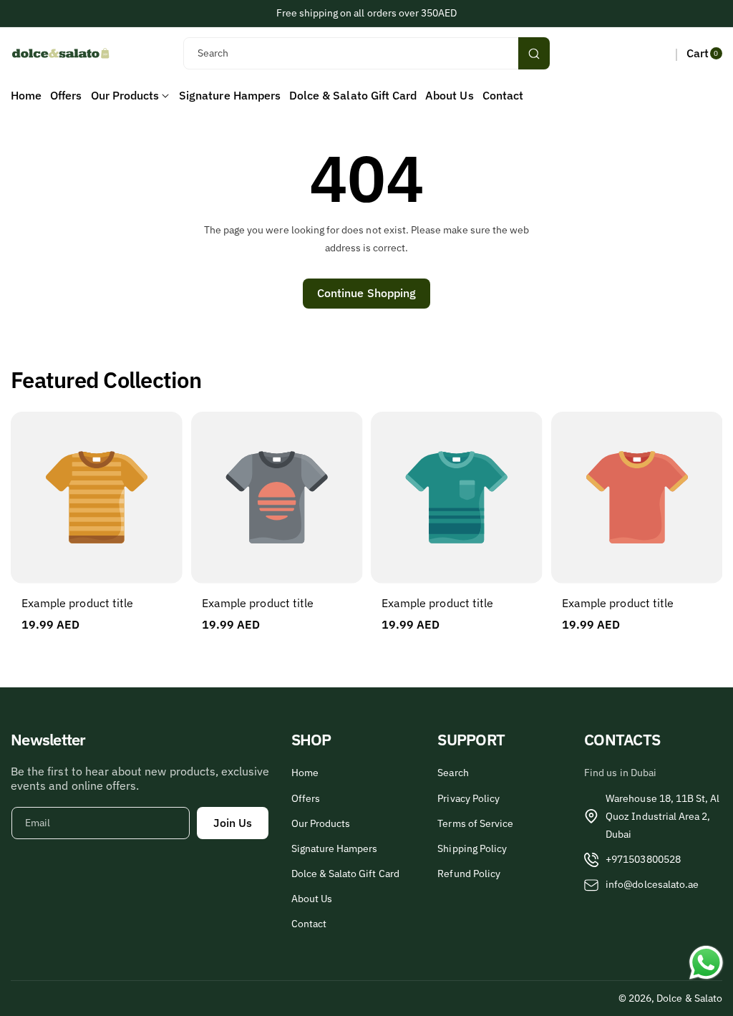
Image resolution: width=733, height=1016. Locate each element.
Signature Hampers (334, 848)
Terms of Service (475, 823)
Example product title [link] (77, 603)
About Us (311, 898)
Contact (308, 923)
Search (452, 772)
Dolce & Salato (689, 998)
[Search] (534, 53)
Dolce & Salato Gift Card (345, 873)
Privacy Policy (468, 798)
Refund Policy (468, 873)
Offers (305, 798)
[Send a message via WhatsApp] (706, 962)
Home (305, 772)
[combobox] (366, 53)
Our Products (321, 823)
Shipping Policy (472, 848)
